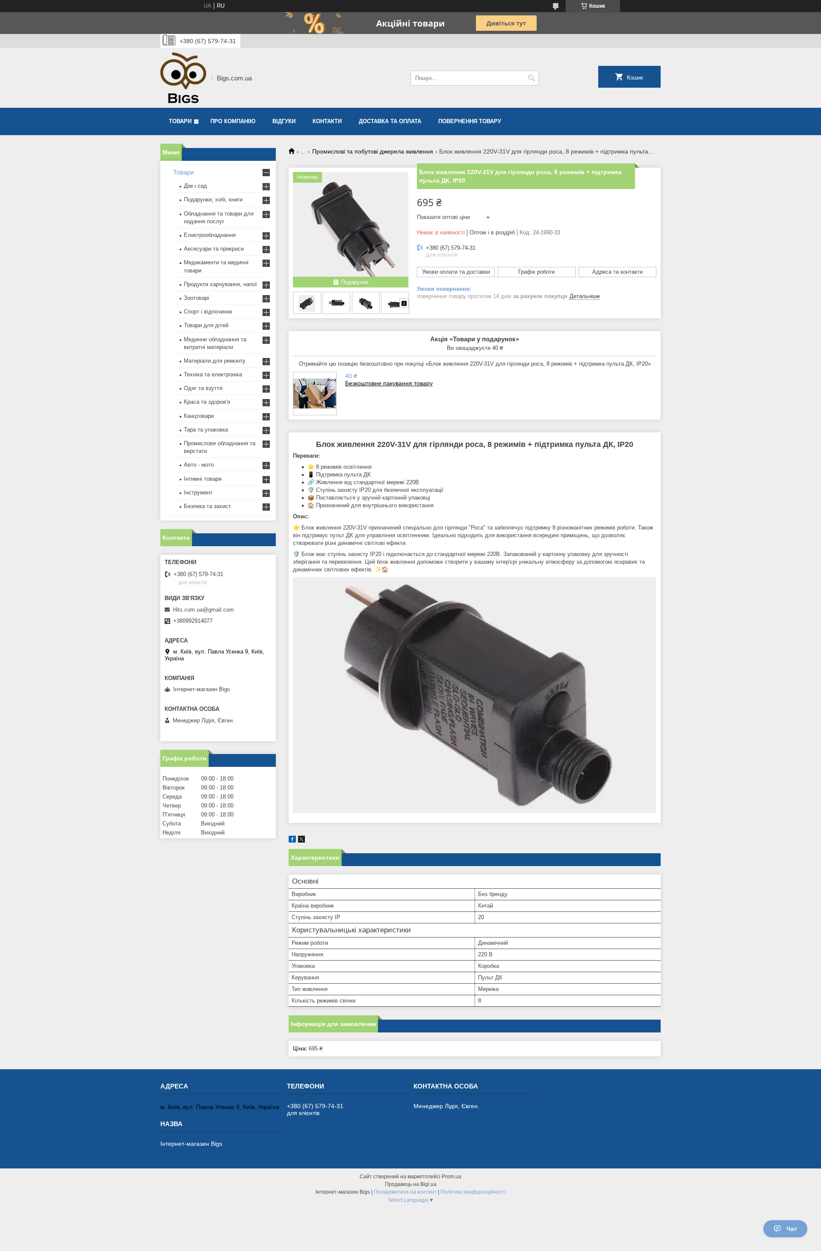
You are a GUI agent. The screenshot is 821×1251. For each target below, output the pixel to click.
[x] (301, 840)
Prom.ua (451, 1177)
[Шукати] (531, 78)
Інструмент (198, 492)
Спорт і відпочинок (208, 311)
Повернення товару (469, 121)
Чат (791, 1228)
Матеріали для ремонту (214, 361)
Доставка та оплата (390, 121)
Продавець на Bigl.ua (411, 1184)
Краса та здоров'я (207, 402)
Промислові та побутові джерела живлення (372, 151)
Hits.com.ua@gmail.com (203, 609)
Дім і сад (195, 186)
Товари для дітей (206, 325)
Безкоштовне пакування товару (389, 383)
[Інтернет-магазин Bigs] (183, 78)
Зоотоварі (196, 298)
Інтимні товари (202, 479)
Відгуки (283, 121)
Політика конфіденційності (473, 1192)
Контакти (327, 121)
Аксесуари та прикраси (214, 248)
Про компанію (232, 121)
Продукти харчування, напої (220, 284)
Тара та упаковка (206, 429)
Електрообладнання (210, 235)
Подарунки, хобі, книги (213, 199)
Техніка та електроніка (213, 374)
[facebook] (292, 840)
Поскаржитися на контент (405, 1192)
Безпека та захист (207, 506)
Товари (180, 121)
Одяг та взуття (203, 388)
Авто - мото (199, 464)
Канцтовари (199, 416)
